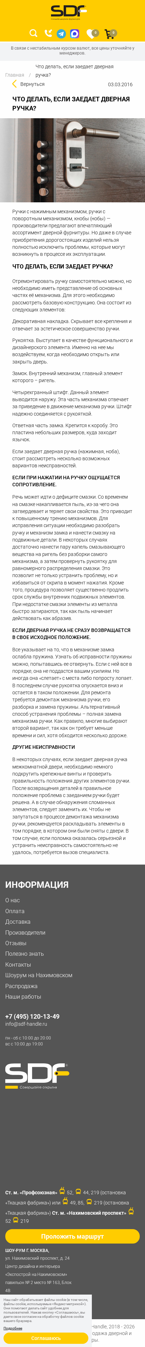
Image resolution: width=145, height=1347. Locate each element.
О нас (12, 900)
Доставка (18, 921)
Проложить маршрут (72, 1236)
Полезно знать (24, 953)
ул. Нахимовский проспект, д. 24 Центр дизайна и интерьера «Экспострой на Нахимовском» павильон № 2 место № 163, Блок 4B (38, 1270)
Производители (25, 932)
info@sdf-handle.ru (26, 1024)
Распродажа (21, 986)
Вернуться (32, 84)
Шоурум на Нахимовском (38, 975)
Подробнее (13, 1328)
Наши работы (23, 996)
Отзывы (15, 943)
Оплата (15, 911)
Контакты (18, 964)
